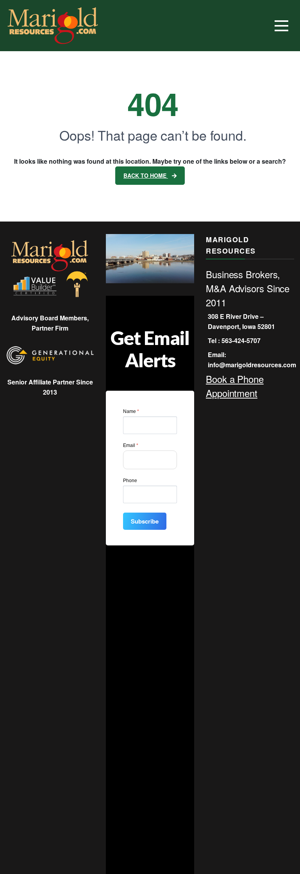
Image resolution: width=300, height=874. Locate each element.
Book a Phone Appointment (235, 386)
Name (131, 411)
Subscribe (145, 521)
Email (130, 445)
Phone (130, 480)
